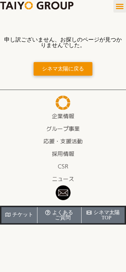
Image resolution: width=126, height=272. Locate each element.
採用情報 (63, 154)
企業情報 (63, 116)
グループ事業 (63, 129)
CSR (63, 166)
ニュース (63, 179)
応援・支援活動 (63, 141)
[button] (119, 6)
